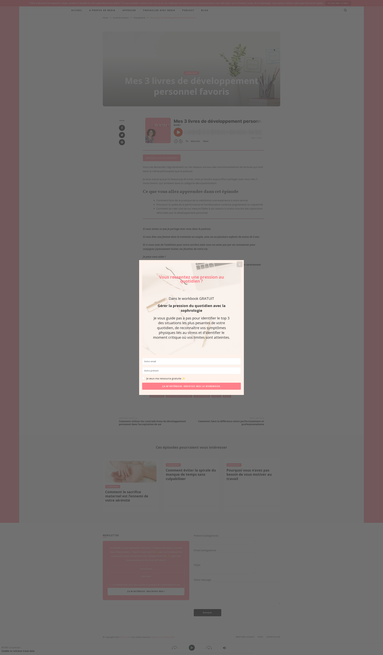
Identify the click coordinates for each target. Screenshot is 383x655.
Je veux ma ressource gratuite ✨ (165, 378)
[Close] (240, 264)
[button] (191, 378)
